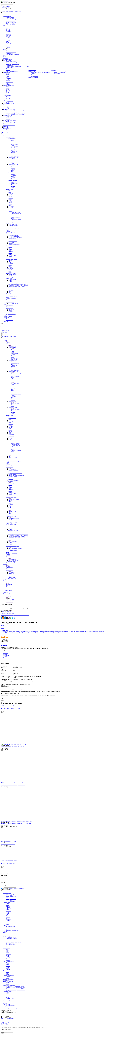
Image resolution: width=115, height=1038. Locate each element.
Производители (9, 320)
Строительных (12, 312)
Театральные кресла (13, 303)
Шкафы (7, 229)
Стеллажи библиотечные (11, 298)
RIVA (10, 205)
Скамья (13, 174)
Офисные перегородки (11, 273)
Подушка (13, 186)
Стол (12, 162)
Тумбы (12, 218)
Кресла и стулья (10, 233)
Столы (7, 223)
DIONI (10, 260)
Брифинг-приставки (15, 212)
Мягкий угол (14, 147)
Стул (12, 153)
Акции (4, 315)
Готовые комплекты (15, 217)
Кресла (10, 256)
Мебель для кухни (13, 149)
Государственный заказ (6, 11)
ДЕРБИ (10, 248)
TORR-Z (10, 267)
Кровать (13, 169)
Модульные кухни (10, 288)
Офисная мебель (10, 189)
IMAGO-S (11, 199)
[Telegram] (14, 618)
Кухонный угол (14, 154)
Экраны (13, 220)
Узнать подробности (16, 11)
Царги (12, 221)
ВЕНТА (10, 247)
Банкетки (8, 300)
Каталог (5, 135)
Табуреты (11, 243)
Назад (7, 341)
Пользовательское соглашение (7, 1018)
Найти (2, 1033)
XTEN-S (10, 194)
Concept (11, 211)
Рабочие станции (15, 216)
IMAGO (10, 196)
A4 (9, 208)
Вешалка (13, 178)
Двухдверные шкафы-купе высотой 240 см (18, 285)
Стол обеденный (15, 156)
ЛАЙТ (10, 250)
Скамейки (8, 299)
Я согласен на (13, 888)
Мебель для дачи (13, 180)
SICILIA (10, 292)
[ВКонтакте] (1, 618)
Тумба (12, 150)
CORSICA (11, 290)
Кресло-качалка (14, 141)
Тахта (12, 170)
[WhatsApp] (10, 618)
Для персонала (12, 226)
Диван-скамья (14, 144)
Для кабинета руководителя (15, 227)
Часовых (10, 310)
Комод (12, 163)
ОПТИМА (11, 251)
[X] (7, 618)
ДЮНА (10, 249)
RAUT (10, 265)
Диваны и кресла (13, 138)
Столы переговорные (16, 219)
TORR (10, 262)
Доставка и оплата (7, 316)
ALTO (10, 261)
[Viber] (9, 618)
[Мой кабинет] (1, 12)
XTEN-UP (11, 195)
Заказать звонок (9, 602)
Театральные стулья (13, 242)
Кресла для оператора (13, 235)
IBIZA (10, 291)
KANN (10, 280)
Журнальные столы (13, 224)
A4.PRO (10, 210)
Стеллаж (13, 158)
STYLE (10, 202)
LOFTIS (10, 201)
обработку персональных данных (16, 888)
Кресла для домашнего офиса (15, 237)
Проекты (5, 304)
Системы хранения (15, 214)
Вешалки (8, 231)
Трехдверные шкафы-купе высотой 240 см (18, 287)
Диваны (10, 257)
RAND (10, 275)
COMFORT (11, 207)
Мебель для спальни (13, 164)
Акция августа (4, 645)
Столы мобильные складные (12, 293)
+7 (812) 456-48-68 (6, 6)
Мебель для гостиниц (11, 279)
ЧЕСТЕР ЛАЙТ (12, 255)
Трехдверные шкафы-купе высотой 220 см (18, 286)
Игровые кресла (12, 238)
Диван (12, 139)
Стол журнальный (15, 159)
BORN (10, 266)
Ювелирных (11, 309)
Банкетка (13, 143)
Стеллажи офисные (10, 232)
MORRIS (11, 263)
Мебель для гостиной (14, 157)
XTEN (10, 192)
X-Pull (10, 294)
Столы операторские (16, 213)
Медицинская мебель (11, 314)
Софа (12, 145)
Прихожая (13, 175)
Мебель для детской (13, 183)
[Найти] (1, 5)
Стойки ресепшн (10, 268)
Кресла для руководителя (14, 244)
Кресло (12, 140)
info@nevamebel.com (6, 611)
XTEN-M (11, 193)
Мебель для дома (10, 137)
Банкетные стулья (13, 241)
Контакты (5, 321)
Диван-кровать (14, 146)
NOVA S (10, 204)
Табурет (13, 152)
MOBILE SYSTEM (13, 296)
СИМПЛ (11, 254)
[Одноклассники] (3, 618)
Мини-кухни (9, 278)
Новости (8, 318)
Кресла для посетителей (14, 236)
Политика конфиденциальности (8, 1019)
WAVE (10, 190)
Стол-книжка (14, 151)
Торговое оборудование (11, 277)
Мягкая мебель (9, 245)
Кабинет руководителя (11, 259)
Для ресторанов (9, 305)
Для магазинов (9, 308)
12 (1, 705)
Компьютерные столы (14, 225)
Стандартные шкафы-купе (12, 283)
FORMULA (11, 206)
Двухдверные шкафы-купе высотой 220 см (18, 284)
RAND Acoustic (12, 274)
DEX (10, 271)
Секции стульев (10, 302)
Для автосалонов (10, 306)
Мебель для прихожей (14, 172)
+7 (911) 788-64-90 (6, 7)
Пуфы (7, 297)
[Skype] (12, 618)
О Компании (6, 317)
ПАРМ (10, 253)
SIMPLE (10, 200)
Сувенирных (11, 311)
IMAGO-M (11, 198)
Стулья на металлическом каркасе (16, 239)
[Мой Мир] (5, 618)
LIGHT (10, 281)
